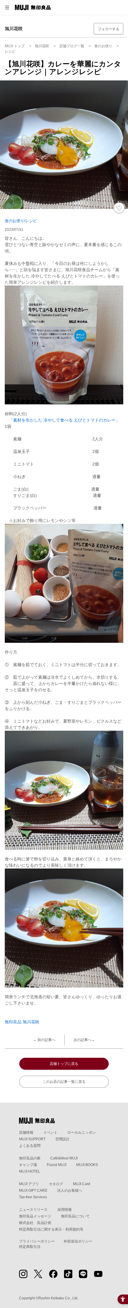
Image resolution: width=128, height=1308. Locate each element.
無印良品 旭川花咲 (22, 1021)
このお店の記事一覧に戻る (64, 1082)
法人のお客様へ (69, 1190)
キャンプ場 (28, 1165)
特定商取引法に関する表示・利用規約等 (51, 1229)
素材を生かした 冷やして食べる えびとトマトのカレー (64, 420)
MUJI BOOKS (87, 1165)
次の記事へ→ (84, 1040)
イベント (50, 1132)
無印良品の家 (29, 1158)
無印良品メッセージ (35, 1216)
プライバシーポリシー (37, 1241)
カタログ (56, 1184)
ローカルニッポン (81, 1132)
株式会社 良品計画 (35, 1223)
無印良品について (75, 1216)
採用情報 (64, 1210)
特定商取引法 (29, 1247)
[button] (7, 7)
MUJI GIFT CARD (33, 1190)
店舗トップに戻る (64, 1064)
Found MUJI (56, 1165)
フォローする (108, 29)
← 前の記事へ (44, 1040)
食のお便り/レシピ (21, 221)
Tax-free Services (33, 1197)
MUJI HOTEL (29, 1171)
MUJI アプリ (29, 1184)
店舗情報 (26, 1132)
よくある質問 (29, 1146)
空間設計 (62, 1139)
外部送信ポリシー (78, 1241)
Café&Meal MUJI (64, 1158)
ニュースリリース (33, 1210)
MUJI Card (81, 1184)
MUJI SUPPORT (32, 1139)
